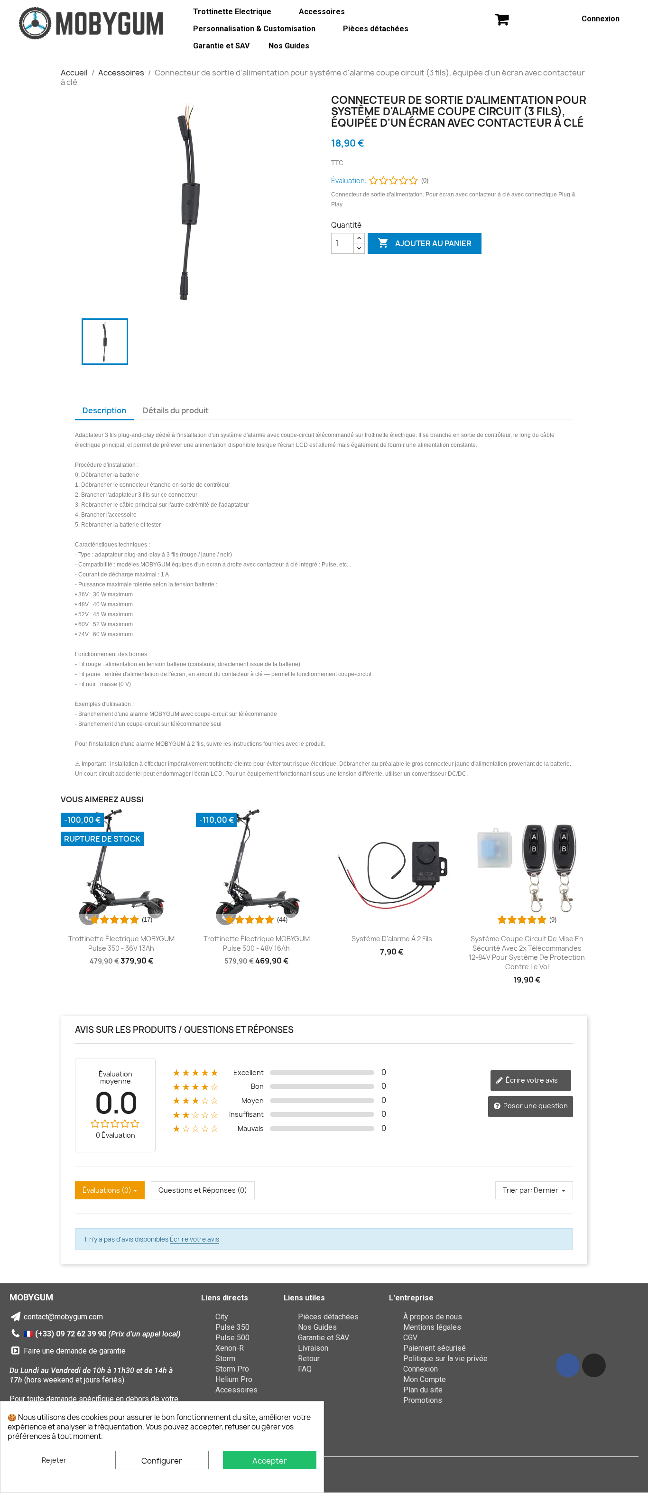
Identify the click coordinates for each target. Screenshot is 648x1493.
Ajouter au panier (425, 243)
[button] (502, 19)
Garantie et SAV (221, 45)
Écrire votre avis (531, 1080)
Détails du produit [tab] (176, 410)
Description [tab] (104, 410)
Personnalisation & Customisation (254, 28)
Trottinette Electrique (232, 11)
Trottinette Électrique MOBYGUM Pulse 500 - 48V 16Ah (257, 943)
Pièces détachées (375, 28)
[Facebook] (568, 1365)
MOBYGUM (31, 1297)
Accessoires (322, 11)
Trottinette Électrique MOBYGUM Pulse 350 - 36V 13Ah (121, 943)
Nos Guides (288, 45)
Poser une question (535, 1105)
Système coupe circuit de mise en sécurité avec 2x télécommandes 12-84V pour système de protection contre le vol (527, 952)
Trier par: (517, 1190)
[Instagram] (594, 1365)
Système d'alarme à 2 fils (392, 938)
